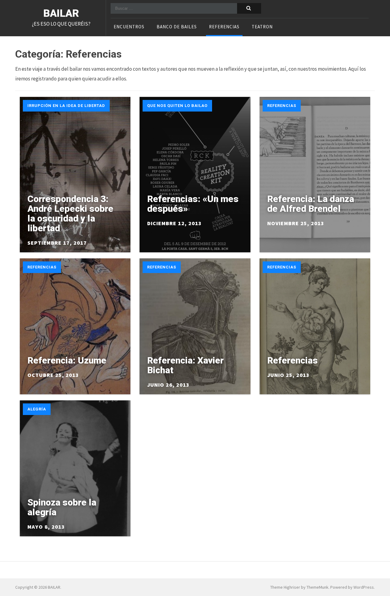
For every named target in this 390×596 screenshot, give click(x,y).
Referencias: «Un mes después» (193, 203)
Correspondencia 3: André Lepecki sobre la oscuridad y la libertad (70, 213)
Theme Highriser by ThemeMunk (299, 587)
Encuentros (129, 27)
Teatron (262, 27)
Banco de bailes (177, 27)
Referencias (224, 27)
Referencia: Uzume (66, 360)
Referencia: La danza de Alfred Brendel (310, 203)
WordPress (363, 587)
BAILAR (61, 13)
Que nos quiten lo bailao (177, 105)
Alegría (36, 409)
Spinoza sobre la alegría (61, 507)
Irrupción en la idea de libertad (66, 105)
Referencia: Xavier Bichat (185, 365)
